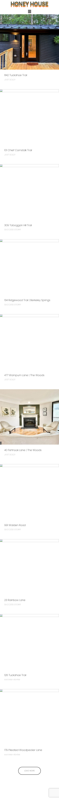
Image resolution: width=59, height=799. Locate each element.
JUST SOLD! (9, 79)
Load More (29, 770)
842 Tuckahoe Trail (15, 75)
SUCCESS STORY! (12, 229)
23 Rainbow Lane (14, 600)
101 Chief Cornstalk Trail (18, 150)
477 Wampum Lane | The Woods (24, 375)
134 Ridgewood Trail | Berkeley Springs (27, 300)
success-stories (12, 679)
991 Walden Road (15, 525)
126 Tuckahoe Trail (15, 675)
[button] (29, 12)
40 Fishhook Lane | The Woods (23, 450)
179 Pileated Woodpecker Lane (23, 750)
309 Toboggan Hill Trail (18, 225)
